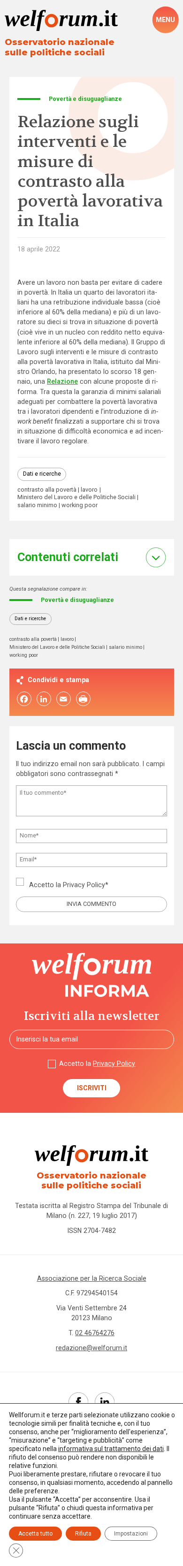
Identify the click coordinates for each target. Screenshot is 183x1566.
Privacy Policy (84, 885)
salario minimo (37, 505)
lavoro (89, 490)
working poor (79, 505)
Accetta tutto (35, 1533)
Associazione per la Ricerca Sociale (91, 1278)
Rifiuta (83, 1533)
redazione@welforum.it (91, 1348)
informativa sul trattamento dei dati (111, 1448)
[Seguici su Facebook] (78, 1402)
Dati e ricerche (42, 473)
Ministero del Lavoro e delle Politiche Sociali (76, 497)
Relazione (62, 381)
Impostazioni (131, 1533)
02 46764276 (94, 1333)
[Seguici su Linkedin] (104, 1402)
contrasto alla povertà (46, 490)
